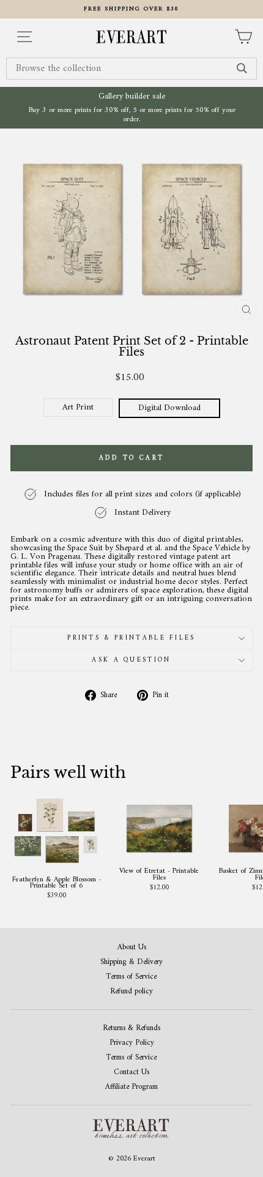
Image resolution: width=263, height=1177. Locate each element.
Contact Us (131, 1072)
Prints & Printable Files (131, 638)
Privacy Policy (131, 1043)
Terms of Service (131, 977)
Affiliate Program (131, 1087)
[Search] (242, 68)
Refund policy (131, 991)
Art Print (78, 407)
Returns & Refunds (131, 1028)
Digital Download (169, 408)
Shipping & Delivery (131, 962)
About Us (131, 947)
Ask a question (131, 660)
